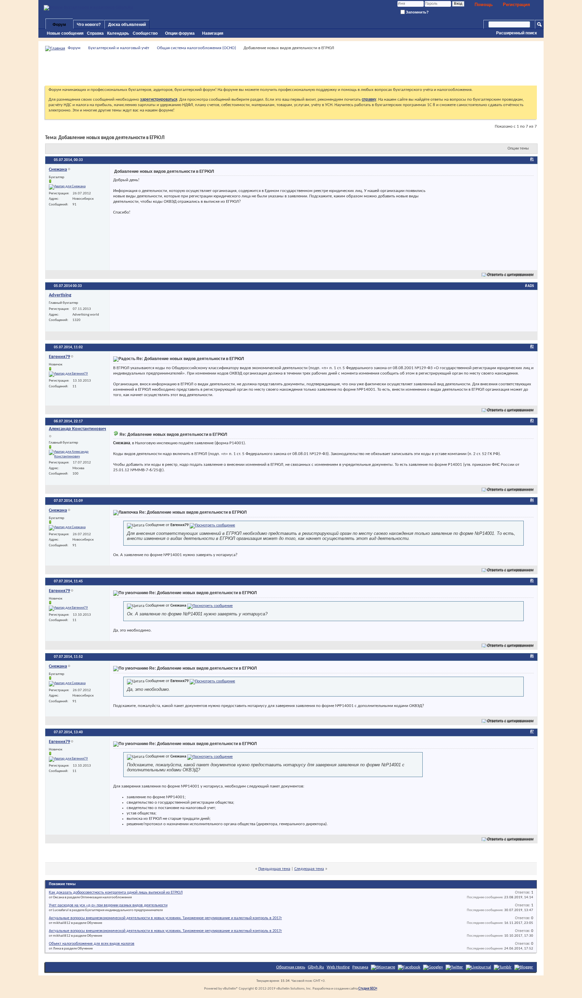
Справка (95, 33)
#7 (532, 732)
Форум (59, 24)
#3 (532, 421)
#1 (532, 159)
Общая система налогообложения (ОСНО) (196, 48)
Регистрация (516, 4)
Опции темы (518, 149)
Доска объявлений (127, 24)
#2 (532, 347)
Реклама (360, 967)
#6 (532, 656)
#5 (532, 581)
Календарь (118, 33)
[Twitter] (454, 967)
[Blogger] (523, 967)
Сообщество (145, 33)
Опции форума (180, 33)
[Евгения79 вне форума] (68, 374)
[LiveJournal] (478, 967)
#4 (532, 500)
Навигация (212, 33)
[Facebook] (409, 967)
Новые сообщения (65, 33)
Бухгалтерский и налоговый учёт (118, 48)
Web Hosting (338, 967)
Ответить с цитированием (510, 274)
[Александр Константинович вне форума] (77, 454)
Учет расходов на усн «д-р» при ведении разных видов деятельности (108, 905)
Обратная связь (290, 967)
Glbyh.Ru (316, 967)
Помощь (484, 4)
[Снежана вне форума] (67, 187)
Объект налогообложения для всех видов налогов (91, 944)
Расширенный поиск (516, 33)
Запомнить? (417, 12)
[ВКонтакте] (383, 967)
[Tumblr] (503, 967)
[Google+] (433, 967)
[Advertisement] (291, 68)
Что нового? (89, 24)
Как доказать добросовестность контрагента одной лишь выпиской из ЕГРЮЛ (116, 893)
